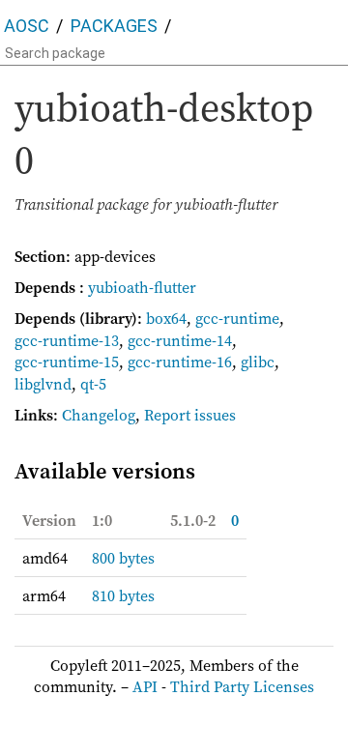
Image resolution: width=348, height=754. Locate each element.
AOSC (26, 25)
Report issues (190, 414)
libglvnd (43, 383)
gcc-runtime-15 (66, 361)
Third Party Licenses (242, 686)
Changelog (98, 414)
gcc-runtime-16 (180, 361)
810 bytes (123, 595)
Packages (114, 25)
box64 (166, 318)
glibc (258, 361)
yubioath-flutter (142, 287)
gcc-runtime (237, 318)
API (145, 686)
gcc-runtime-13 (66, 340)
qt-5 (93, 383)
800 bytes (123, 557)
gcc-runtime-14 (180, 340)
